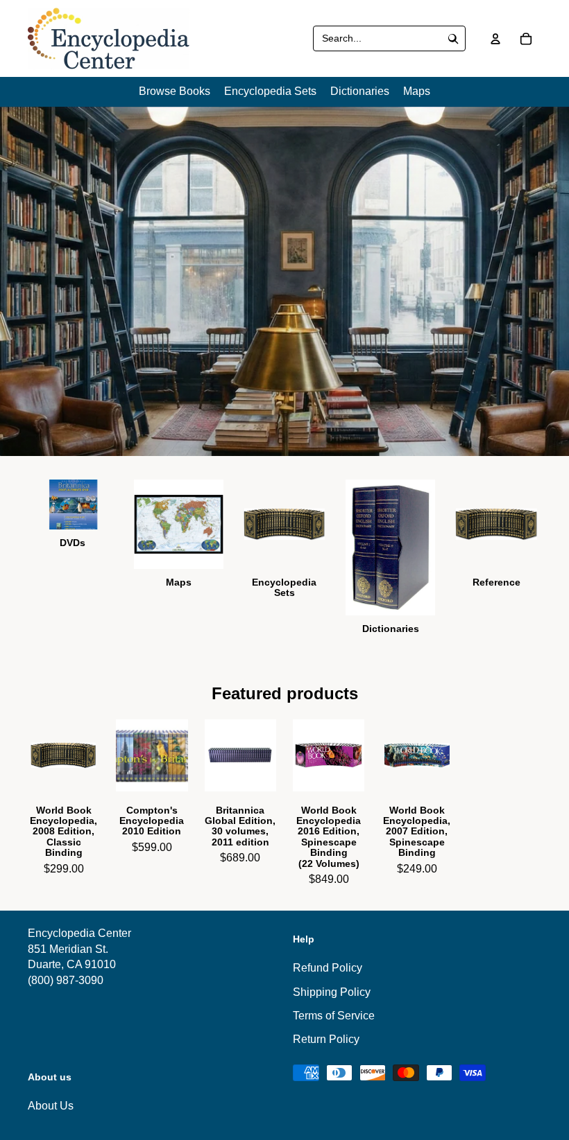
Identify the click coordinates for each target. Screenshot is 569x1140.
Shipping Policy (332, 992)
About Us (51, 1106)
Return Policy (326, 1039)
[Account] (495, 39)
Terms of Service (334, 1015)
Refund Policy (327, 968)
